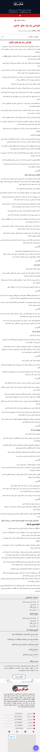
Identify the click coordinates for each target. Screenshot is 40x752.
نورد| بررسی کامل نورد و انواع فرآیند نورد (25, 634)
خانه (38, 30)
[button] (20, 15)
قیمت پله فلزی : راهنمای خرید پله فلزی (25, 644)
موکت (5, 56)
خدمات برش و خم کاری (30, 654)
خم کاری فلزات (33, 649)
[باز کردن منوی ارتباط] (36, 748)
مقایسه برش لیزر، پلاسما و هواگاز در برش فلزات (22, 639)
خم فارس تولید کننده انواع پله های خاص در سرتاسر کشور (20, 520)
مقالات (34, 30)
